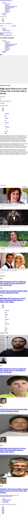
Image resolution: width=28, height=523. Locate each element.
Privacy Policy (6, 502)
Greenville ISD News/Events (11, 6)
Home (4, 498)
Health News (8, 8)
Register (4, 29)
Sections (4, 2)
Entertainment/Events (9, 7)
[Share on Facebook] (15, 107)
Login (4, 28)
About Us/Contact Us (7, 499)
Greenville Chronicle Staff (5, 374)
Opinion (7, 12)
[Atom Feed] (3, 512)
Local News (7, 3)
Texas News (7, 11)
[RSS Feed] (3, 513)
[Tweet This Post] (15, 109)
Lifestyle (7, 9)
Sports (4, 13)
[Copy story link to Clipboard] (15, 110)
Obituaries (5, 14)
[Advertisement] (14, 69)
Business (7, 5)
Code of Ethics (6, 501)
